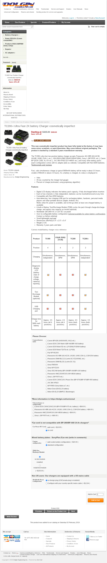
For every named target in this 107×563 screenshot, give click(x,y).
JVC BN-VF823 (53, 383)
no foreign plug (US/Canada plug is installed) (64, 480)
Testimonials (45, 9)
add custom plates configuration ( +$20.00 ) (63, 442)
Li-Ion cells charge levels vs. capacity (15, 556)
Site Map (6, 108)
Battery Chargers (11, 35)
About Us (6, 92)
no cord (50, 430)
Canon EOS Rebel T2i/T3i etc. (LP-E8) (61, 350)
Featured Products (49, 22)
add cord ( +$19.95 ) (55, 427)
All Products (50, 546)
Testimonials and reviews (41, 165)
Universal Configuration (11, 12)
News (86, 9)
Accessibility (7, 104)
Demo (14, 553)
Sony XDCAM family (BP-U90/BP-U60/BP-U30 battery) (67, 371)
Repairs (8, 49)
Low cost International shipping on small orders (51, 554)
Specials (34, 22)
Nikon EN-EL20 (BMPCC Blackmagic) (61, 392)
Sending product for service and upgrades (49, 12)
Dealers (68, 9)
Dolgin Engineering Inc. (20, 560)
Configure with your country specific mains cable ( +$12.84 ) (69, 483)
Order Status (7, 106)
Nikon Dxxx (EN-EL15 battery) (58, 389)
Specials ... (6, 57)
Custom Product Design (27, 554)
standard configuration (56, 445)
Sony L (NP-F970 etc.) (55, 377)
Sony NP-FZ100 (53, 368)
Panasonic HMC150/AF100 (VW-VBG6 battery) (64, 374)
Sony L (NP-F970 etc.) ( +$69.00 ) (46, 416)
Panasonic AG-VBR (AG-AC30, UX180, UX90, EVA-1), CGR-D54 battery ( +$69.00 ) (64, 410)
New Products (20, 22)
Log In (71, 18)
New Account (100, 18)
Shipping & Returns (9, 97)
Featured (49, 538)
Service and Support (57, 9)
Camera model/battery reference (23, 9)
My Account (65, 22)
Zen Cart (39, 560)
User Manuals (77, 9)
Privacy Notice (8, 99)
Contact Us (70, 536)
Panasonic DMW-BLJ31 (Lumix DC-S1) (62, 362)
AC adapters (9, 53)
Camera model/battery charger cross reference (48, 230)
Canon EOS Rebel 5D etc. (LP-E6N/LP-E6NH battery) (67, 347)
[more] (13, 62)
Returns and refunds (27, 12)
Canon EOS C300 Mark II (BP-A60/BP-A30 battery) (66, 344)
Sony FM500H (53, 365)
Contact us (7, 9)
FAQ (37, 9)
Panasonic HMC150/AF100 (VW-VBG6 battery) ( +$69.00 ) (55, 413)
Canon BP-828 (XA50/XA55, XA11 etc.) (61, 341)
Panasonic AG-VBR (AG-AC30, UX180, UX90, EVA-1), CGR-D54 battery (73, 356)
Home (7, 22)
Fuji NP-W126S (53, 353)
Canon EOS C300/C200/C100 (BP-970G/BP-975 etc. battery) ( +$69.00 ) (60, 407)
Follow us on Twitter (96, 536)
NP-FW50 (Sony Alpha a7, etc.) (59, 386)
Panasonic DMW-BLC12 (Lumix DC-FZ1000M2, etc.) (66, 359)
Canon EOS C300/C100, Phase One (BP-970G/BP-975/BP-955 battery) (73, 380)
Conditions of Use (9, 101)
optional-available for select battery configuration (87, 214)
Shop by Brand (8, 94)
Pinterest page (94, 540)
